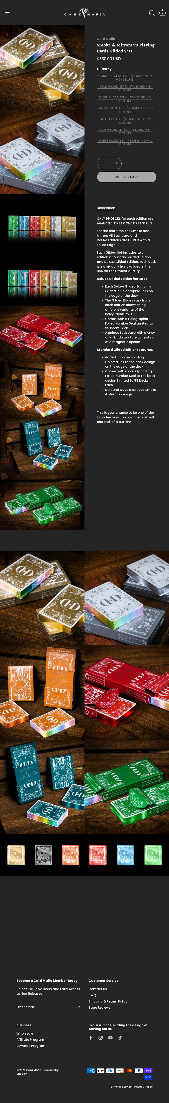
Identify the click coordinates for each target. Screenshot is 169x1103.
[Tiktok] (120, 1037)
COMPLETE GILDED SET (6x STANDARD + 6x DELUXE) (125, 77)
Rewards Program (30, 1046)
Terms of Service (120, 1086)
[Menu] (7, 12)
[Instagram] (101, 1037)
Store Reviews (99, 1007)
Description (106, 208)
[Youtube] (110, 1037)
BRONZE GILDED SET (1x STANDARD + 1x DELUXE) (125, 110)
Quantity (104, 69)
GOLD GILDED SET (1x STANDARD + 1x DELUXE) (125, 88)
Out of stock (127, 177)
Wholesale (24, 1033)
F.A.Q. (93, 995)
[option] (84, 855)
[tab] (108, 208)
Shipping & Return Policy (108, 1001)
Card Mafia (106, 39)
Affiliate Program (30, 1039)
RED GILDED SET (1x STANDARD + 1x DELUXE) (125, 121)
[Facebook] (91, 1037)
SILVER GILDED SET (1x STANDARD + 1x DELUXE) (125, 99)
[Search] (152, 13)
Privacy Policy (143, 1086)
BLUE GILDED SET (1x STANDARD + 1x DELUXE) (125, 131)
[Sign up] (78, 1007)
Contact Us (98, 989)
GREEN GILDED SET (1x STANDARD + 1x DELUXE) (125, 142)
